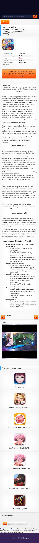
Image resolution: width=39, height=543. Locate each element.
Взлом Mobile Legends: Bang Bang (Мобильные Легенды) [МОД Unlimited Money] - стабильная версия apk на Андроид (21, 74)
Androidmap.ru (24, 538)
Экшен (21, 58)
